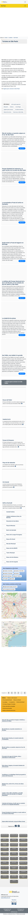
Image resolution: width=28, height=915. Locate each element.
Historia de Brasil (20, 702)
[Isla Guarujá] (14, 475)
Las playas (5, 702)
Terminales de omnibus (9, 589)
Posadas (6, 578)
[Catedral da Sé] (14, 412)
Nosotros (14, 899)
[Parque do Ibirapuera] (14, 433)
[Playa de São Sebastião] (14, 455)
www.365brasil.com (5, 897)
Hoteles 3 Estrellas (8, 573)
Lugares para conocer (8, 109)
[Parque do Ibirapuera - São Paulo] (18, 446)
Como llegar (18, 106)
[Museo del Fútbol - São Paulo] (21, 403)
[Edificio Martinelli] (14, 496)
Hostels (12, 578)
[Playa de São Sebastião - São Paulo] (15, 466)
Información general (15, 104)
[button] (14, 604)
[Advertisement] (14, 22)
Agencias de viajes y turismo (10, 586)
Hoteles (17, 573)
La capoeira (12, 702)
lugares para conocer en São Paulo (11, 88)
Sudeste (10, 37)
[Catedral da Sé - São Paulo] (22, 424)
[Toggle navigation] (25, 2)
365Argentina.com (7, 909)
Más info (21, 148)
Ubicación (6, 106)
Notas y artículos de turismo (9, 710)
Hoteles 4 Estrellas (19, 570)
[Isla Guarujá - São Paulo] (13, 487)
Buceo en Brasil (17, 699)
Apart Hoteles (18, 576)
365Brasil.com (7, 910)
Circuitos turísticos (19, 109)
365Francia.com (14, 911)
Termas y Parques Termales (9, 704)
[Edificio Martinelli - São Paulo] (20, 508)
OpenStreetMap (19, 618)
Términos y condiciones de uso (9, 914)
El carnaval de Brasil (7, 699)
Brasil (6, 37)
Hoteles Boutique (8, 576)
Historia (11, 106)
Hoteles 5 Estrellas (8, 570)
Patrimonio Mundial (7, 708)
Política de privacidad (21, 914)
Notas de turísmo (7, 112)
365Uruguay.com (20, 909)
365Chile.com (21, 910)
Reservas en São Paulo (18, 112)
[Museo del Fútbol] (14, 393)
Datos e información (12, 697)
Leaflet (13, 618)
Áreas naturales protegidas (9, 706)
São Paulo (3, 6)
